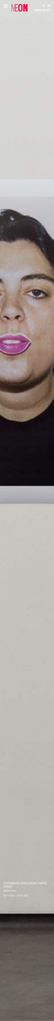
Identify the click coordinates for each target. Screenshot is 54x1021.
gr (49, 6)
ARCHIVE (46, 10)
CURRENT (37, 10)
